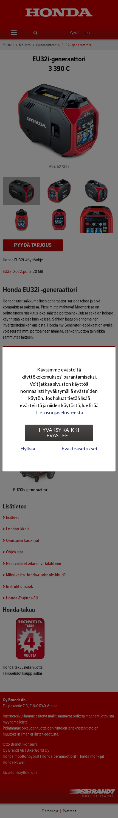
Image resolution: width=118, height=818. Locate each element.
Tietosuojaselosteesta (59, 412)
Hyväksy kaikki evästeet (59, 432)
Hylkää (27, 448)
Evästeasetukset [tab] (79, 448)
